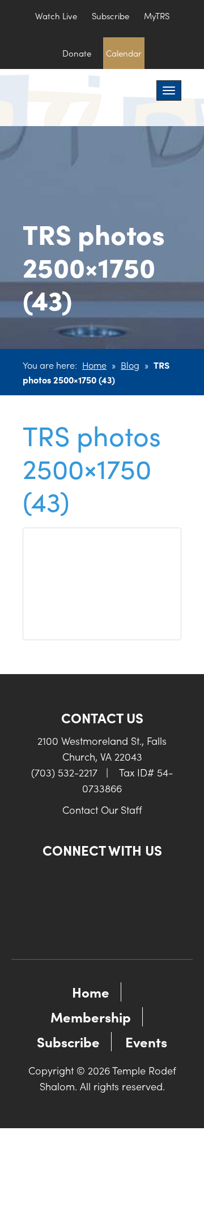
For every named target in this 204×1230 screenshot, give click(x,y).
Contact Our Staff (102, 809)
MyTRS (156, 15)
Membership (90, 1016)
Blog (130, 365)
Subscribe (110, 15)
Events (146, 1041)
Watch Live (56, 15)
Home (94, 365)
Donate (76, 53)
